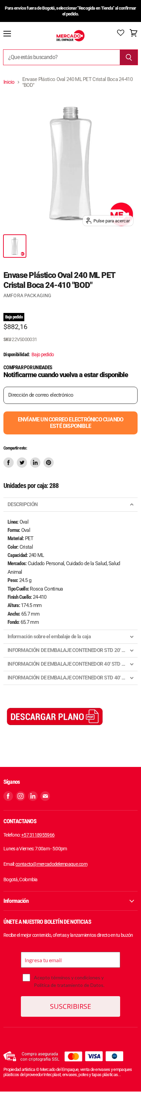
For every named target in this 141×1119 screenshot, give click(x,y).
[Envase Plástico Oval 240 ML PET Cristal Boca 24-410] (15, 246)
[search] (61, 57)
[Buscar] (129, 57)
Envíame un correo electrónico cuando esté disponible (70, 422)
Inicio (9, 82)
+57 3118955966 (37, 835)
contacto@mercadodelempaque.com (51, 864)
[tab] (70, 505)
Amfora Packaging (27, 295)
